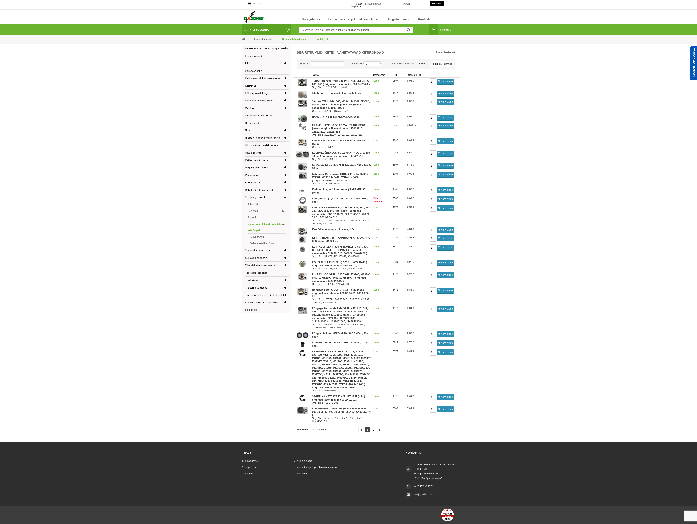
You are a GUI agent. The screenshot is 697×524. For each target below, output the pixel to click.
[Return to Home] (243, 39)
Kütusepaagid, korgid (257, 93)
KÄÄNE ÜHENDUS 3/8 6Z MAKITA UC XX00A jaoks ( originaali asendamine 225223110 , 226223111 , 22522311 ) (338, 128)
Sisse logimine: (356, 5)
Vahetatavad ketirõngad (262, 243)
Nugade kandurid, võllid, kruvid (262, 137)
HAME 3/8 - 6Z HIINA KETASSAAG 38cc (336, 116)
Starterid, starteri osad (258, 250)
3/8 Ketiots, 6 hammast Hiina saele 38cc (336, 93)
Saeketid (252, 217)
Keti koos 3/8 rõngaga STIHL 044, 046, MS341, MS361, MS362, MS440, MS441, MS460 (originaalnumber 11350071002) (340, 177)
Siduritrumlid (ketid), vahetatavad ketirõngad (266, 227)
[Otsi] (409, 30)
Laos (422, 63)
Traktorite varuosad (256, 287)
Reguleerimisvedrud (256, 167)
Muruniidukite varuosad (258, 115)
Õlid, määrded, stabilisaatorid (262, 145)
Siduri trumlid (257, 236)
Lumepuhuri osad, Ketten (259, 100)
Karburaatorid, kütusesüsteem (262, 78)
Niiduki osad (252, 122)
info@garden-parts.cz (425, 494)
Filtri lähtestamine (442, 63)
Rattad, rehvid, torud (257, 160)
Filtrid (248, 63)
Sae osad (253, 211)
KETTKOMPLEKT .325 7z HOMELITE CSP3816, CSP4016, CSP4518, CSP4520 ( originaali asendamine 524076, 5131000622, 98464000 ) (340, 250)
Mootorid (250, 108)
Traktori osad (252, 280)
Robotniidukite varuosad (259, 189)
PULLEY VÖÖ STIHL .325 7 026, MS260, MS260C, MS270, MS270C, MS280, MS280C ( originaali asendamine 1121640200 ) (341, 277)
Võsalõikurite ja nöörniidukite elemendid (261, 306)
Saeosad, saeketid (255, 197)
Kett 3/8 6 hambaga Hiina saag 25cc (334, 229)
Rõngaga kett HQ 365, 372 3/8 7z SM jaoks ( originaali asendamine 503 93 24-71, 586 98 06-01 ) (341, 293)
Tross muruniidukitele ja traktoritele (265, 295)
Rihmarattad (252, 175)
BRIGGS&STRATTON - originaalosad (266, 48)
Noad (248, 130)
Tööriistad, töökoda (256, 272)
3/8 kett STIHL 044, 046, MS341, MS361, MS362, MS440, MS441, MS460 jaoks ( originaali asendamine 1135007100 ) (341, 104)
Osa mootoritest (254, 152)
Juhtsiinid (253, 204)
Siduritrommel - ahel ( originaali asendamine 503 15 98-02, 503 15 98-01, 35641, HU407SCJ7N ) (341, 412)
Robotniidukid (253, 182)
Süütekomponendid (256, 257)
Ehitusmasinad (253, 55)
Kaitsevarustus (253, 70)
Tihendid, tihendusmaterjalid (261, 265)
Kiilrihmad (250, 85)
